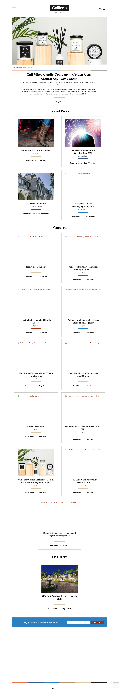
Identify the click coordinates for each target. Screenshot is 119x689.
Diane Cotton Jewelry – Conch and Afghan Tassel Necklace (59, 534)
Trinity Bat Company (36, 266)
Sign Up (97, 622)
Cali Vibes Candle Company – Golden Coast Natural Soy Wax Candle (36, 481)
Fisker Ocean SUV (35, 426)
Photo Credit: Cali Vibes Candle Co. (22, 67)
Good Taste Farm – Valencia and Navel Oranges (83, 374)
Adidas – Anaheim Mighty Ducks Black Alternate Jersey (83, 321)
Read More (29, 160)
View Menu (42, 160)
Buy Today (66, 609)
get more (59, 12)
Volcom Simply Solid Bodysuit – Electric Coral (83, 481)
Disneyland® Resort (83, 203)
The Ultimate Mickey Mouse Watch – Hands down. (36, 374)
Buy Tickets (90, 216)
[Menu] (14, 8)
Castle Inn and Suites (36, 203)
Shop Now (43, 277)
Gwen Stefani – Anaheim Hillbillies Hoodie (36, 321)
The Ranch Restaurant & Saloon (36, 150)
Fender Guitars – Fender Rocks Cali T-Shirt (83, 428)
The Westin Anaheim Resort (83, 150)
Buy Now (59, 102)
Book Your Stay (90, 163)
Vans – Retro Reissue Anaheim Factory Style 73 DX (83, 268)
